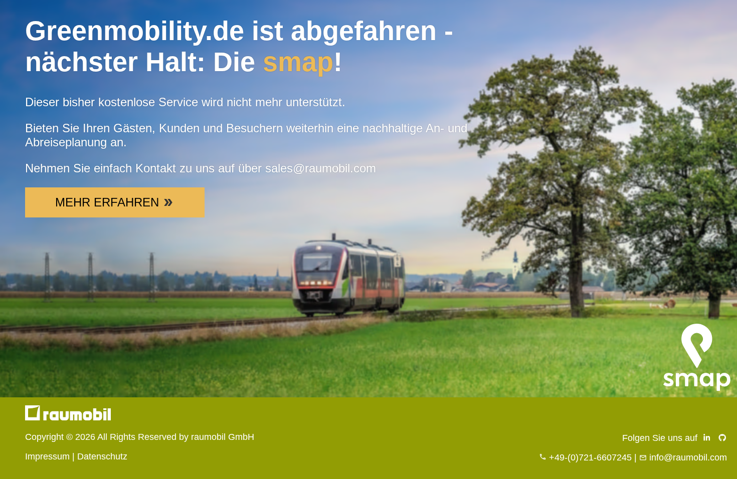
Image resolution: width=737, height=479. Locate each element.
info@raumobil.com (688, 457)
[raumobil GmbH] (68, 417)
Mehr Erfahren (107, 202)
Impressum (47, 456)
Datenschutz (102, 456)
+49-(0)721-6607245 (590, 457)
